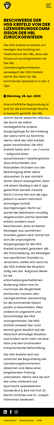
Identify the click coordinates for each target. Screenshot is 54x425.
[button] (48, 5)
